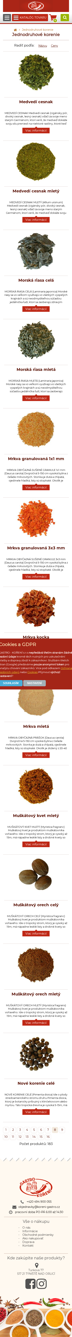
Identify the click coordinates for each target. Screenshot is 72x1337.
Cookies (32, 672)
